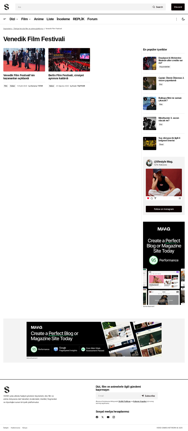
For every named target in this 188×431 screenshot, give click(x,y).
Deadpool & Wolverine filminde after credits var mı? (170, 60)
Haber (12, 86)
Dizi (160, 84)
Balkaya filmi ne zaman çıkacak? (170, 99)
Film (5, 86)
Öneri (161, 144)
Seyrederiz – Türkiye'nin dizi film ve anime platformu (23, 29)
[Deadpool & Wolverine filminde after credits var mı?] (149, 63)
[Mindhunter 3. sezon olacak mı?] (149, 123)
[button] (4, 19)
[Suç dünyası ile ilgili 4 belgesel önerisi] (149, 143)
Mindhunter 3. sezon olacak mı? (168, 119)
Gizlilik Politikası (124, 401)
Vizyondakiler (164, 67)
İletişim (6, 428)
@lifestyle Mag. (163, 161)
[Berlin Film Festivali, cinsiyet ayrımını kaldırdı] (69, 59)
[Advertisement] (164, 263)
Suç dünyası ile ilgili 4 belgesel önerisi (169, 139)
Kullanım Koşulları (140, 401)
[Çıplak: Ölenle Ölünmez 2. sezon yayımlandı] (149, 83)
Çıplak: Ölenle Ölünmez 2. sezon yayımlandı (171, 79)
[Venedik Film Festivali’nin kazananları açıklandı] (24, 59)
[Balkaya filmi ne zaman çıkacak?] (149, 103)
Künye (24, 428)
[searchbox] (83, 7)
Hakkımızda (15, 428)
